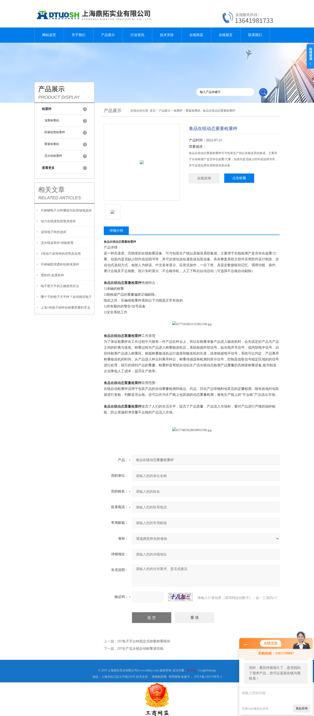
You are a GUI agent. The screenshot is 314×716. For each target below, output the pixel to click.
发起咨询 (302, 708)
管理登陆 (174, 676)
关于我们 (78, 35)
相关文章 (51, 189)
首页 (153, 110)
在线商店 (196, 35)
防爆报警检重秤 (54, 132)
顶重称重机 (51, 120)
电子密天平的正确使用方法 (60, 286)
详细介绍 (116, 230)
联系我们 (255, 35)
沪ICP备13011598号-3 (208, 676)
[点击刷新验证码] (180, 597)
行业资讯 (137, 35)
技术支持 (167, 35)
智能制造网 (159, 676)
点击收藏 (239, 178)
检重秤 (178, 110)
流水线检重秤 (53, 156)
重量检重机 (51, 144)
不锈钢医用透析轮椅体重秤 (60, 264)
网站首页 (49, 35)
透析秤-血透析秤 (52, 275)
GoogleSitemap (207, 670)
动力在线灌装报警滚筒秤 (58, 221)
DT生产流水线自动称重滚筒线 (140, 648)
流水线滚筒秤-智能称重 (57, 243)
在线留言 (226, 35)
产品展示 (108, 35)
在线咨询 (204, 178)
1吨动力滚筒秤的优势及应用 (61, 253)
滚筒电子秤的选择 (53, 232)
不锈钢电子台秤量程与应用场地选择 (66, 210)
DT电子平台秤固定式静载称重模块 (144, 641)
